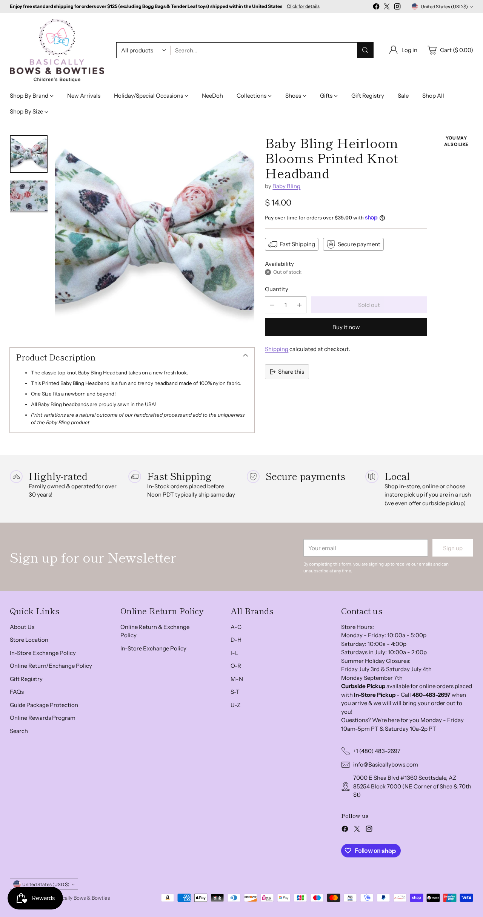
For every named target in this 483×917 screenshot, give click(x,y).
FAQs (17, 691)
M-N (237, 678)
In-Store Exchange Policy (43, 652)
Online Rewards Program (42, 717)
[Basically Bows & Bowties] (57, 50)
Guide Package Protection (44, 704)
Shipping (276, 349)
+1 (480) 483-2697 (376, 750)
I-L (234, 652)
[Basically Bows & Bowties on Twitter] (387, 8)
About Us (22, 626)
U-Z (235, 704)
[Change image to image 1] (29, 154)
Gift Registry (26, 678)
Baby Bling (286, 186)
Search (19, 731)
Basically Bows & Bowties (81, 898)
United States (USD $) (444, 6)
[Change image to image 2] (29, 196)
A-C (236, 626)
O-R (236, 665)
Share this (291, 371)
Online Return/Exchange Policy (51, 665)
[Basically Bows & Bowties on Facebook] (376, 8)
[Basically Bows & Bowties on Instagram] (397, 8)
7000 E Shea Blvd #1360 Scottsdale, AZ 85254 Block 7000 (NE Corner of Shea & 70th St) (412, 786)
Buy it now (346, 327)
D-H (236, 639)
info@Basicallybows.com (385, 764)
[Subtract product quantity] (272, 305)
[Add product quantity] (299, 305)
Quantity (276, 289)
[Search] (365, 50)
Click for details (303, 6)
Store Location (29, 639)
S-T (235, 691)
